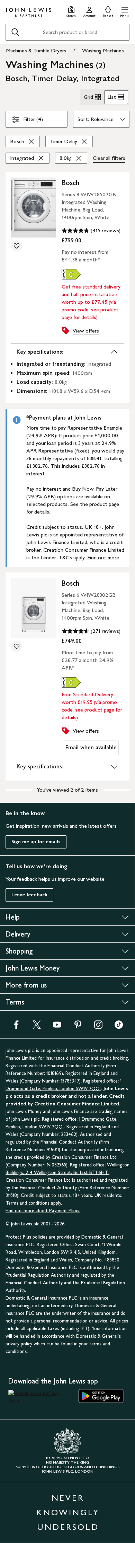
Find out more (103, 557)
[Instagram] (98, 1027)
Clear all (109, 158)
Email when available (90, 749)
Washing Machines (103, 50)
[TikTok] (119, 1027)
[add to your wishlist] (16, 245)
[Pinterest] (78, 1027)
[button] (124, 11)
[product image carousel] (33, 208)
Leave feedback (29, 895)
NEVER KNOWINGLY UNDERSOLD (67, 1512)
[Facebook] (16, 1027)
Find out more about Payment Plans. (43, 1211)
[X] (37, 1027)
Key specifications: (40, 351)
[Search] (15, 32)
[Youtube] (57, 1027)
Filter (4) (33, 119)
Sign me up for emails (36, 842)
